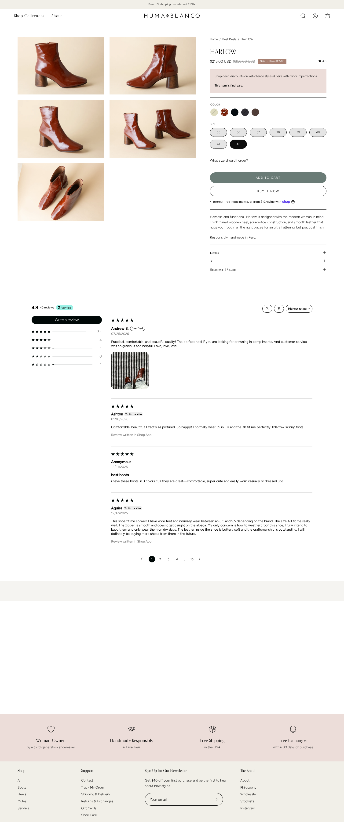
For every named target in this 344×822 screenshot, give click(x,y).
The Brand (247, 770)
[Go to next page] (201, 559)
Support (87, 770)
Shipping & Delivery (95, 794)
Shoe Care (89, 815)
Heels (22, 794)
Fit (211, 261)
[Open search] (267, 309)
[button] (303, 16)
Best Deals (229, 39)
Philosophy (248, 787)
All (19, 780)
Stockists (247, 801)
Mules (22, 801)
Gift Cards (88, 808)
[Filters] (279, 309)
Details (214, 252)
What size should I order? (229, 160)
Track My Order (92, 787)
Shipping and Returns (223, 269)
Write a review (67, 320)
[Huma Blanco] (172, 15)
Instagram (247, 808)
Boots (22, 787)
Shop (22, 770)
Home (214, 39)
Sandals (23, 808)
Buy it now (268, 191)
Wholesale (248, 794)
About (244, 780)
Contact (87, 780)
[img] (322, 61)
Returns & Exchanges (97, 801)
